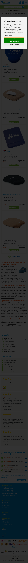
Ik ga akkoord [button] (14, 38)
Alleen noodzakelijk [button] (14, 41)
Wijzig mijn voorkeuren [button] (14, 44)
